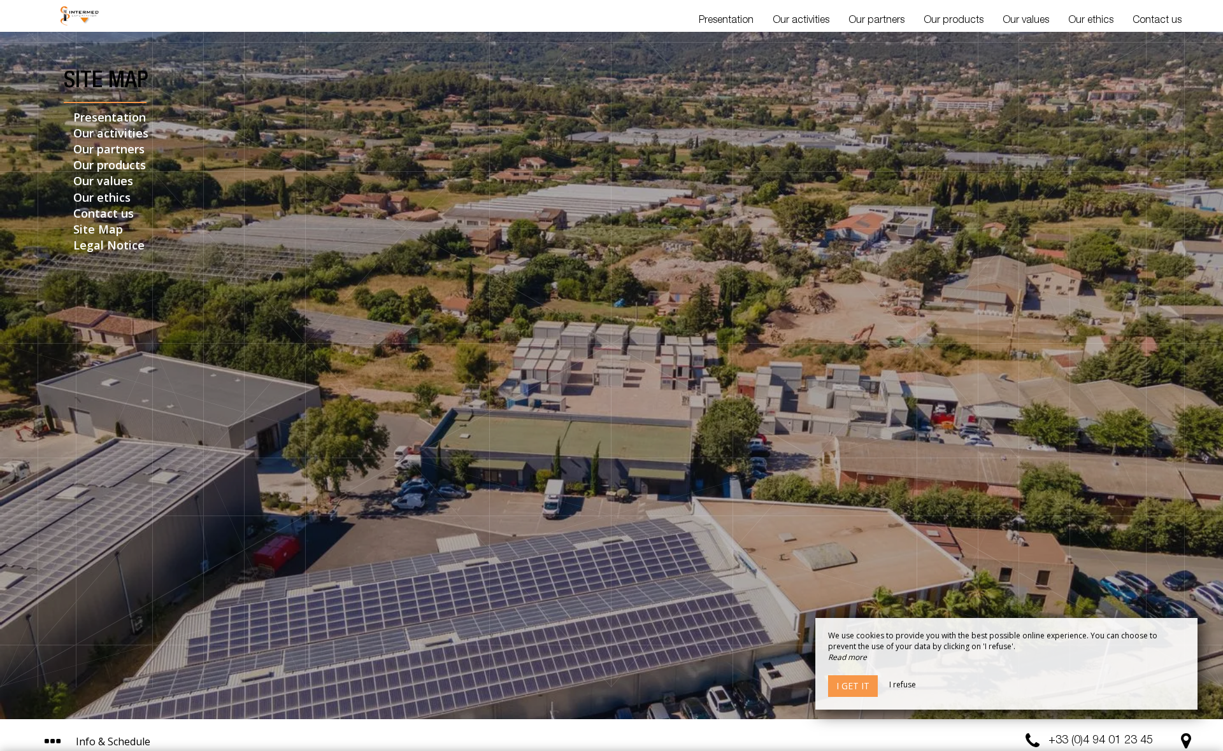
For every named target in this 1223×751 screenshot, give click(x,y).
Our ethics (1090, 21)
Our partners (876, 21)
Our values (1026, 21)
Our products (953, 21)
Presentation (726, 21)
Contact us (1157, 21)
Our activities (801, 21)
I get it (852, 686)
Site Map (98, 229)
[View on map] (1186, 744)
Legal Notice (109, 245)
